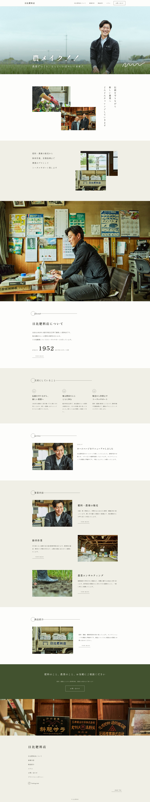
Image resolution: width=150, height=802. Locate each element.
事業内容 (91, 3)
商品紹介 (100, 3)
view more (39, 356)
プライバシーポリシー (36, 777)
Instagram (35, 783)
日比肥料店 (30, 3)
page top (118, 790)
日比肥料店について (80, 3)
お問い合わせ (119, 3)
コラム (108, 3)
